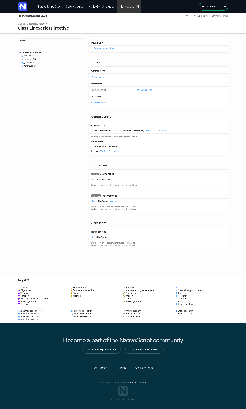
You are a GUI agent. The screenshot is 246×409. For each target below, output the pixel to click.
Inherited (205, 15)
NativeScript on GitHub (104, 349)
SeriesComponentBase (104, 48)
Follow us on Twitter (146, 349)
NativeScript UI (129, 6)
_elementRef (30, 59)
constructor (29, 55)
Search (187, 15)
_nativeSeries (30, 62)
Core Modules (74, 6)
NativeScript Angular (102, 6)
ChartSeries (116, 201)
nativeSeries (30, 65)
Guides (121, 368)
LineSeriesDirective (36, 23)
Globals (21, 23)
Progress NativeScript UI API (32, 15)
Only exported (221, 15)
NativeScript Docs (49, 6)
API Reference (144, 368)
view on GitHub (216, 6)
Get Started (99, 368)
